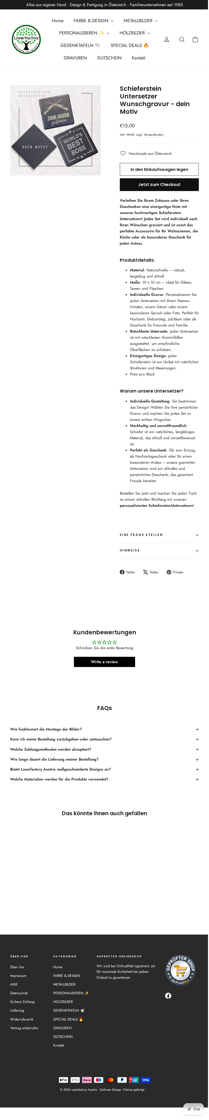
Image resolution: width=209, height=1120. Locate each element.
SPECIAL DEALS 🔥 (130, 45)
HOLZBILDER (133, 33)
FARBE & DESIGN (92, 20)
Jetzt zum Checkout (159, 184)
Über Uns (17, 967)
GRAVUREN (75, 58)
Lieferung (17, 1010)
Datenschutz (19, 993)
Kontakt (138, 58)
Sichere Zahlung (22, 1001)
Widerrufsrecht (21, 1019)
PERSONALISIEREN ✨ (82, 33)
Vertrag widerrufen (24, 1027)
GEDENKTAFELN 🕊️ (80, 45)
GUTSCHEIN (109, 58)
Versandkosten (154, 134)
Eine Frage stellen (141, 535)
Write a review (104, 662)
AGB (13, 984)
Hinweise (130, 550)
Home (57, 20)
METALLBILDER (139, 20)
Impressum (18, 975)
